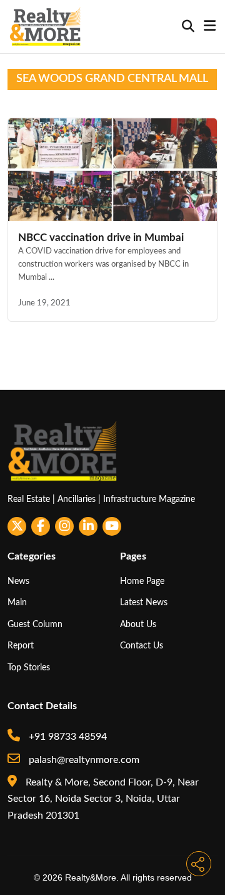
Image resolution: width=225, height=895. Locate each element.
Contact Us (141, 645)
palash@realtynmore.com (82, 760)
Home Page (142, 581)
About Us (138, 624)
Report (21, 645)
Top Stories (29, 667)
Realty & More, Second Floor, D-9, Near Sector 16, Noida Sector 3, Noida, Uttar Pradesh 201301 (103, 799)
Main (17, 602)
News (18, 581)
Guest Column (35, 624)
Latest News (144, 602)
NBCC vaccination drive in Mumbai (101, 237)
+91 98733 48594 (66, 737)
